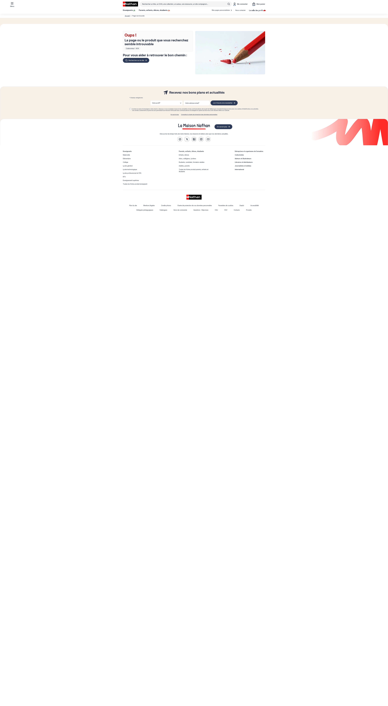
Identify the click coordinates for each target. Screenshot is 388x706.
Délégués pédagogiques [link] (144, 210)
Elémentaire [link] (127, 158)
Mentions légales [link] (149, 205)
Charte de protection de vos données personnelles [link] (194, 205)
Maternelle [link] (126, 155)
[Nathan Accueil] (130, 4)
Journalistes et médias (243, 166)
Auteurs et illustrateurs (243, 158)
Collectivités (239, 155)
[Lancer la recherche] (229, 4)
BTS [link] (124, 177)
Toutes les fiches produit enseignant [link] (135, 184)
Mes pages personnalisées (221, 10)
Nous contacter (240, 10)
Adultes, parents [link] (184, 166)
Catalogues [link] (163, 210)
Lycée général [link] (127, 166)
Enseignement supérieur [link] (131, 180)
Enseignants (127, 151)
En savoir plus (175, 114)
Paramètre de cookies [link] (225, 205)
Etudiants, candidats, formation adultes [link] (191, 162)
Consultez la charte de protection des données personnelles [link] (199, 114)
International (239, 169)
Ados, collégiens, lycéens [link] (187, 158)
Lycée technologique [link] (130, 169)
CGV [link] (225, 210)
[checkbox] (130, 109)
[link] (179, 139)
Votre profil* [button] (156, 103)
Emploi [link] (242, 205)
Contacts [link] (237, 210)
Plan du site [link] (133, 205)
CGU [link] (216, 210)
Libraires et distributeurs (244, 162)
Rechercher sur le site (136, 60)
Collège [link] (125, 162)
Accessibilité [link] (254, 205)
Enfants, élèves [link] (184, 155)
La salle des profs (256, 10)
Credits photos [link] (166, 205)
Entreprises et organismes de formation (249, 151)
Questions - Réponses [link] (200, 210)
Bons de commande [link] (180, 210)
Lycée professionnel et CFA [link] (132, 173)
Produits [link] (249, 210)
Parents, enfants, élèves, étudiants (191, 151)
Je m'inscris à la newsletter (222, 103)
